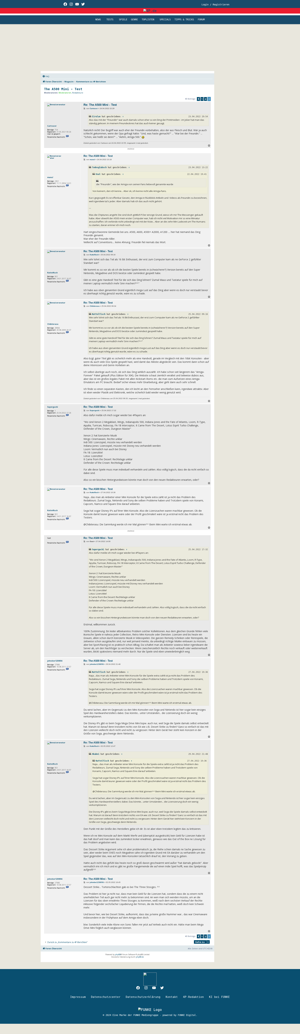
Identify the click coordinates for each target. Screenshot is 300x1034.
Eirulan (96, 116)
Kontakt (172, 997)
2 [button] (205, 99)
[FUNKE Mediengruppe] (150, 1009)
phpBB (117, 954)
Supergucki (52, 407)
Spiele (123, 19)
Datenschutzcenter (105, 997)
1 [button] (202, 99)
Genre (134, 19)
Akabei (95, 754)
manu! (50, 177)
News (98, 19)
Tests (109, 19)
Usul (98, 174)
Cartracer (52, 126)
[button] (198, 99)
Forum (201, 19)
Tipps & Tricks (184, 19)
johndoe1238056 (54, 661)
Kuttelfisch (52, 273)
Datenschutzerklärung (143, 997)
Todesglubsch (99, 167)
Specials (165, 19)
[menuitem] (45, 76)
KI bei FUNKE (219, 997)
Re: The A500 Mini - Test (100, 104)
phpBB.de (140, 957)
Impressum (78, 997)
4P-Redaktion (193, 997)
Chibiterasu (52, 324)
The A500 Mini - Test (63, 89)
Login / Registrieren (215, 4)
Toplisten (148, 19)
